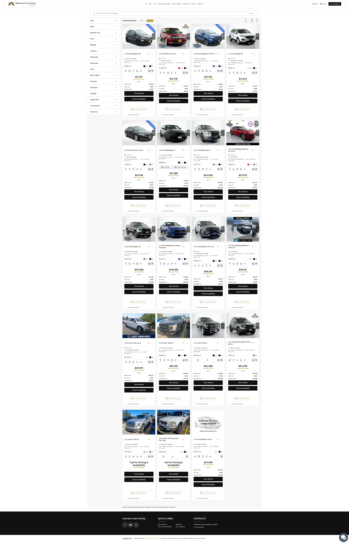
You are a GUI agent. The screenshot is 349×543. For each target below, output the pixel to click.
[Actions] (152, 53)
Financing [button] (186, 4)
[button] (153, 36)
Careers (193, 4)
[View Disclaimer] (141, 71)
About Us (179, 524)
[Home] (146, 4)
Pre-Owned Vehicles (165, 527)
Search (251, 13)
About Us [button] (200, 4)
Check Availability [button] (139, 99)
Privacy (158, 538)
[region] (139, 86)
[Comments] (149, 71)
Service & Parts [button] (176, 4)
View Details (139, 93)
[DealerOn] (127, 538)
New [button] (150, 4)
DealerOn (147, 538)
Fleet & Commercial (164, 4)
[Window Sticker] (152, 71)
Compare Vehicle (133, 114)
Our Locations (334, 4)
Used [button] (154, 4)
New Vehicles (162, 524)
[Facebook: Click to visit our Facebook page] (125, 525)
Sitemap (153, 538)
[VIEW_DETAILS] (208, 422)
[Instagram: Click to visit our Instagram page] (136, 525)
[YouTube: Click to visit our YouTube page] (130, 525)
